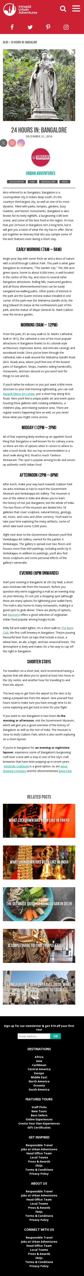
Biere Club (65, 771)
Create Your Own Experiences (39, 1123)
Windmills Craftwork (16, 766)
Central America (39, 1069)
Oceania (39, 1085)
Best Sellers (39, 1115)
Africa (39, 1057)
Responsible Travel (39, 1145)
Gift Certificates (39, 1127)
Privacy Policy (39, 1174)
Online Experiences (39, 1119)
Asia (32, 181)
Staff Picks (39, 1107)
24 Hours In (16, 181)
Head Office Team (39, 1153)
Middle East (39, 1077)
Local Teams (39, 1157)
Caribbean (39, 1065)
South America (39, 1089)
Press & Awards (39, 1161)
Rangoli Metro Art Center (19, 394)
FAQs (39, 1165)
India (65, 181)
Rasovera (14, 615)
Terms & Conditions (39, 1169)
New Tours (39, 1111)
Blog (5, 42)
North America (39, 1081)
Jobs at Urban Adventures (39, 1149)
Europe (39, 1073)
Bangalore (48, 181)
